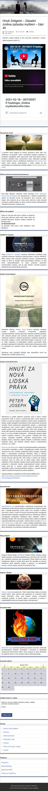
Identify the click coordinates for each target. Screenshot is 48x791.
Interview (6, 732)
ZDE (23, 354)
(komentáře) (6, 770)
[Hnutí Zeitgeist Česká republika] (24, 7)
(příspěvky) (6, 766)
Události (6, 743)
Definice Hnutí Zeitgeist (10, 728)
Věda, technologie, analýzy (12, 746)
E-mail (3, 707)
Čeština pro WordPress (8, 773)
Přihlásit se (4, 762)
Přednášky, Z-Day (9, 739)
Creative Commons (31, 786)
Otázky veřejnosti (8, 736)
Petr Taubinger (9, 32)
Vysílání (31, 32)
